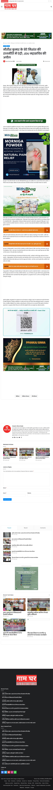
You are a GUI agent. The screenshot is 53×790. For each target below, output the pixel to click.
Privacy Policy (36, 780)
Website (29, 493)
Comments (43, 528)
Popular (9, 528)
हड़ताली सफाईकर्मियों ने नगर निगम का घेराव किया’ (17, 1)
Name (4, 487)
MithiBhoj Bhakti (48, 778)
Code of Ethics (45, 783)
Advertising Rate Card (8, 785)
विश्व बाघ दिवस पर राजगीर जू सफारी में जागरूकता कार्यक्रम (25, 557)
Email (4, 493)
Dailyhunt (33, 785)
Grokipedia (27, 787)
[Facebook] (15, 437)
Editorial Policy (24, 783)
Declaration (16, 785)
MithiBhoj (42, 778)
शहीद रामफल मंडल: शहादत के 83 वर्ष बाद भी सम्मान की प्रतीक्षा (26, 533)
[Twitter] (16, 437)
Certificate (18, 780)
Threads (32, 787)
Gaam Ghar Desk (9, 61)
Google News (17, 783)
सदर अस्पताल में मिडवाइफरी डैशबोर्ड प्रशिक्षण (9, 458)
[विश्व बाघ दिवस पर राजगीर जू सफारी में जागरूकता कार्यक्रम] (7, 559)
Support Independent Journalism (43, 785)
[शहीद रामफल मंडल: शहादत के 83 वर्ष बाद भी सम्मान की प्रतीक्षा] (7, 534)
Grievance (13, 780)
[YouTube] (19, 437)
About (5, 780)
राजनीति (5, 46)
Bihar (18, 396)
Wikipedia (22, 787)
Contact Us (24, 780)
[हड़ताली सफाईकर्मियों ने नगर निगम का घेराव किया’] (43, 452)
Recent (25, 528)
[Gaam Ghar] (10, 6)
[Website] (13, 437)
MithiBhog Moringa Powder (26, 565)
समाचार (9, 43)
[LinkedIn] (18, 437)
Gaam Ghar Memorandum (24, 785)
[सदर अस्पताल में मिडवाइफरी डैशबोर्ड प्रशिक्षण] (10, 452)
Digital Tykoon (21, 778)
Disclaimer (30, 780)
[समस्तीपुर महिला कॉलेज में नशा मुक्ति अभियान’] (26, 452)
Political (35, 396)
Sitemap (29, 783)
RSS (33, 783)
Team (9, 780)
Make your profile (9, 783)
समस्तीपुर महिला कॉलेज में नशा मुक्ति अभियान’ (25, 457)
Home (5, 43)
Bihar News (26, 396)
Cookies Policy (38, 783)
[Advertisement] (26, 21)
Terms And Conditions (44, 780)
